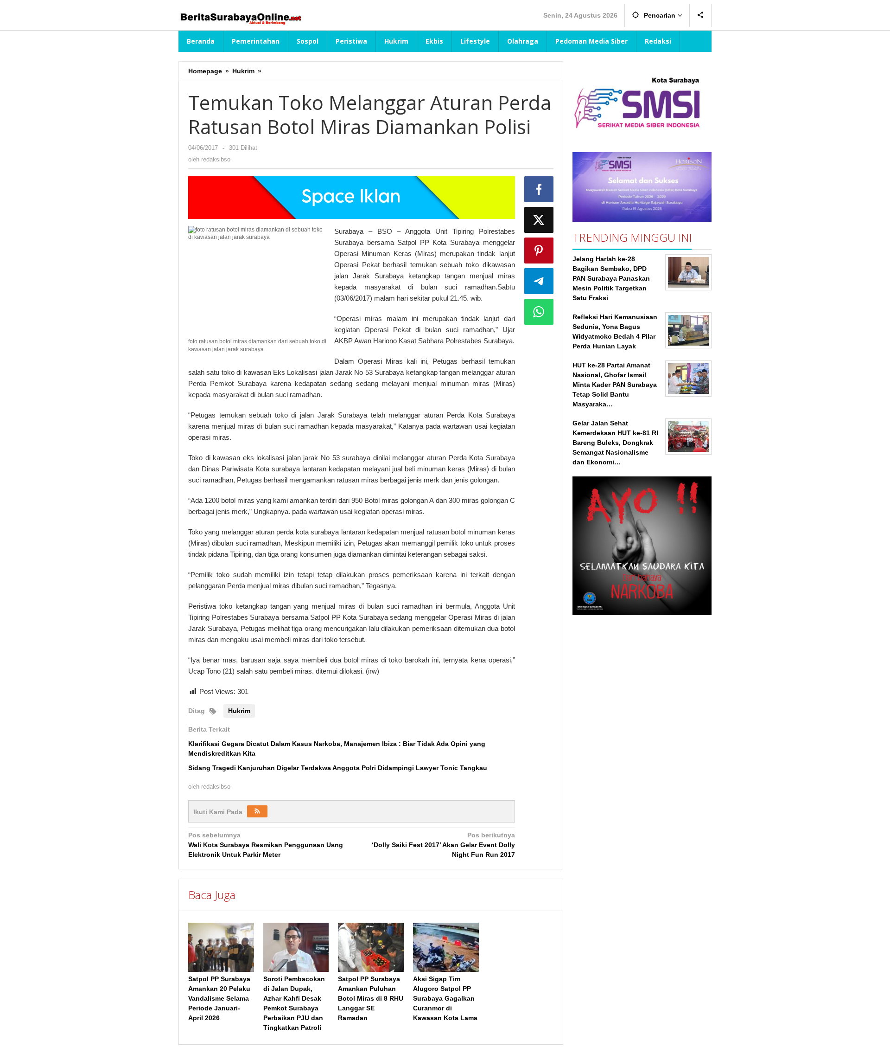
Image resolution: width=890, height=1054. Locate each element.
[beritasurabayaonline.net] (240, 17)
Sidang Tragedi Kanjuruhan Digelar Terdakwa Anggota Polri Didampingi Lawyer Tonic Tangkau (337, 767)
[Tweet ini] (539, 220)
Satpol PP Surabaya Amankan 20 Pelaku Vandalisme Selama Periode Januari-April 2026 (219, 998)
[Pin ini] (539, 251)
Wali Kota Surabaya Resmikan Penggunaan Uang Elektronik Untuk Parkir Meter (265, 844)
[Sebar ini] (539, 189)
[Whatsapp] (539, 312)
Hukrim (239, 710)
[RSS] (257, 811)
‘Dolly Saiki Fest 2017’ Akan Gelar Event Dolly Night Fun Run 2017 (443, 844)
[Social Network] (701, 15)
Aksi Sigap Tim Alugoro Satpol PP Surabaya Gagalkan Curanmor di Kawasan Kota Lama (445, 998)
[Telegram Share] (539, 281)
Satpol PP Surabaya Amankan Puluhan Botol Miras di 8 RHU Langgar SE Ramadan (370, 998)
